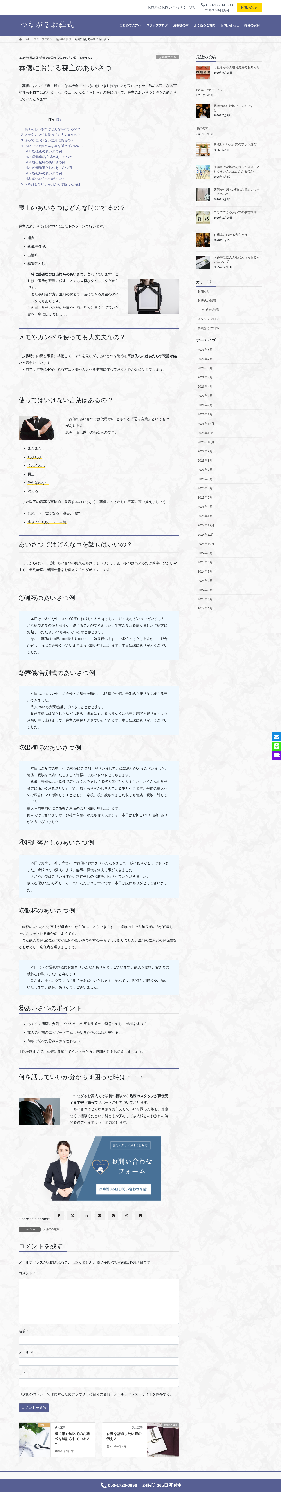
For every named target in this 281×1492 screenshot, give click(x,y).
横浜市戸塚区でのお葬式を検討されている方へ (72, 1438)
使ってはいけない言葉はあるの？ (47, 140)
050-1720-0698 (219, 5)
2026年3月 (205, 396)
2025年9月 (205, 451)
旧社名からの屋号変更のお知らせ (237, 67)
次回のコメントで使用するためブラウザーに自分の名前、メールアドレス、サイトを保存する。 (97, 1394)
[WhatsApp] (127, 1215)
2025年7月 (205, 470)
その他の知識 (210, 309)
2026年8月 (205, 349)
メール (26, 1352)
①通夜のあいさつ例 (44, 151)
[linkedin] (86, 1215)
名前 (24, 1331)
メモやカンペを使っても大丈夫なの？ (51, 134)
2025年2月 (205, 506)
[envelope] (100, 1215)
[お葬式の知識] (163, 1433)
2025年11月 (206, 433)
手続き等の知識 (208, 328)
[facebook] (59, 1215)
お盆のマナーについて (211, 90)
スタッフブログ (208, 319)
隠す (59, 119)
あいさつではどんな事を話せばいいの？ (52, 146)
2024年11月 (206, 534)
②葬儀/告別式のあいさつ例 (49, 157)
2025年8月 (205, 460)
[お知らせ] (34, 1433)
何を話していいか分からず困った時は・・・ (55, 184)
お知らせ (204, 291)
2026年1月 (205, 414)
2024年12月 (206, 525)
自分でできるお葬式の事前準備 (235, 212)
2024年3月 (205, 608)
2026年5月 (205, 377)
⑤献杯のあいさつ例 (44, 173)
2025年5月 (205, 488)
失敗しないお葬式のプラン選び (235, 144)
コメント (28, 1273)
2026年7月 (205, 359)
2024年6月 (205, 580)
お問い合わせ (250, 7)
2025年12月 (206, 423)
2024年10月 (206, 544)
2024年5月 (205, 590)
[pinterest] (113, 1215)
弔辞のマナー (205, 128)
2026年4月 (205, 386)
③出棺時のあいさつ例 (45, 162)
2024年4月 (205, 599)
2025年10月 (206, 442)
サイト (24, 1373)
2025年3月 (205, 497)
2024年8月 (205, 562)
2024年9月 (205, 553)
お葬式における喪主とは (230, 235)
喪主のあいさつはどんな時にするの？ (51, 129)
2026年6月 (205, 368)
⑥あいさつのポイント (45, 179)
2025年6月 (205, 479)
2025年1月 (205, 516)
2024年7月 (205, 571)
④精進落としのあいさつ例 (49, 168)
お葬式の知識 (167, 57)
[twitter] (72, 1215)
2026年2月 (205, 405)
